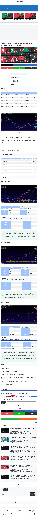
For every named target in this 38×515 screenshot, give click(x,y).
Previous (0, 17)
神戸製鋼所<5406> (16, 81)
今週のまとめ (19, 510)
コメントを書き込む (19, 502)
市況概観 (13, 75)
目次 (17, 73)
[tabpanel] (7, 17)
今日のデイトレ (14, 78)
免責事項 (31, 511)
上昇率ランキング (14, 402)
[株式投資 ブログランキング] (23, 396)
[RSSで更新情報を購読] (28, 419)
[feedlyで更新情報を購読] (10, 419)
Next (37, 17)
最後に (13, 84)
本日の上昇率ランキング (16, 77)
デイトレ (9, 402)
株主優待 (19, 511)
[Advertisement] (19, 33)
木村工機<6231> (15, 83)
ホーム (7, 510)
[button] (31, 68)
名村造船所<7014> (16, 80)
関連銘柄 (6, 511)
